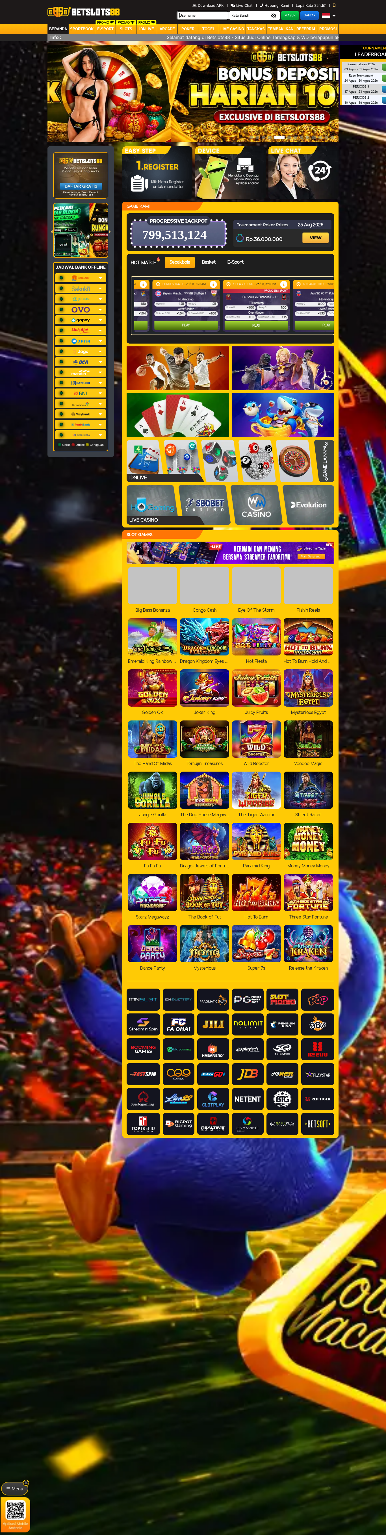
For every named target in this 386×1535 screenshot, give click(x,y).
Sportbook (82, 29)
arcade (167, 29)
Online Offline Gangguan (82, 444)
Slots (126, 29)
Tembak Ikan (280, 29)
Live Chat (244, 5)
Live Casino (232, 29)
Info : (55, 37)
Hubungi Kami (276, 5)
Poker (187, 29)
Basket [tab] (209, 262)
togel (208, 29)
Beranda (58, 29)
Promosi (328, 29)
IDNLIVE (146, 29)
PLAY (171, 325)
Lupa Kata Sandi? (311, 5)
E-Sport (105, 29)
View (316, 233)
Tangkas (256, 29)
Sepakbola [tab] (180, 262)
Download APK (211, 5)
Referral (306, 29)
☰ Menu (14, 1488)
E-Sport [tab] (235, 262)
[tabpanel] (234, 306)
